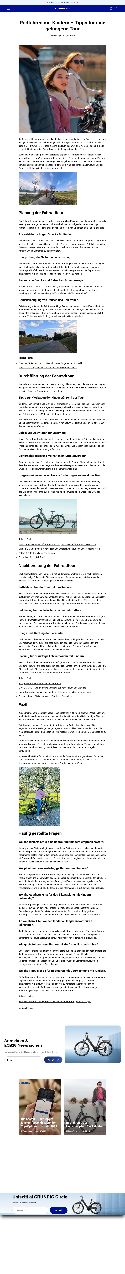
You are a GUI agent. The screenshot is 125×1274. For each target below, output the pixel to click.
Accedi (58, 1210)
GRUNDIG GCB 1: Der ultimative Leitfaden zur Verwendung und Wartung (52, 688)
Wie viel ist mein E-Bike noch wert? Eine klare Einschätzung (46, 696)
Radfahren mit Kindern (29, 139)
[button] (111, 8)
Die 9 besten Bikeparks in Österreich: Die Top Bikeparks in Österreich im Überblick (57, 544)
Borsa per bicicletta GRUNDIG (35, 1234)
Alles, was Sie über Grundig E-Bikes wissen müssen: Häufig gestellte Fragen (55, 1001)
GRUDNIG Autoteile (62, 1239)
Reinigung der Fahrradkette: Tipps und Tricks (40, 683)
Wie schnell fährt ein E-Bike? (32, 557)
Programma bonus (62, 1226)
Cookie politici (83, 1249)
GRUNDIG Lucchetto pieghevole (35, 1223)
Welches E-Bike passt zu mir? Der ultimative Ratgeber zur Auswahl (50, 363)
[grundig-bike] (62, 8)
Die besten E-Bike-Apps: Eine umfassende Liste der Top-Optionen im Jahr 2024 (39, 1122)
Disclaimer (81, 1240)
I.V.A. (78, 1244)
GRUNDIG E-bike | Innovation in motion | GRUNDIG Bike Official (48, 367)
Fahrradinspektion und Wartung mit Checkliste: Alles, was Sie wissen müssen (55, 692)
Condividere (27, 1008)
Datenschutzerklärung (86, 1227)
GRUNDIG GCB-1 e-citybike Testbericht (37, 553)
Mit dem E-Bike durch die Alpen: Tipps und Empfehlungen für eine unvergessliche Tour (59, 549)
